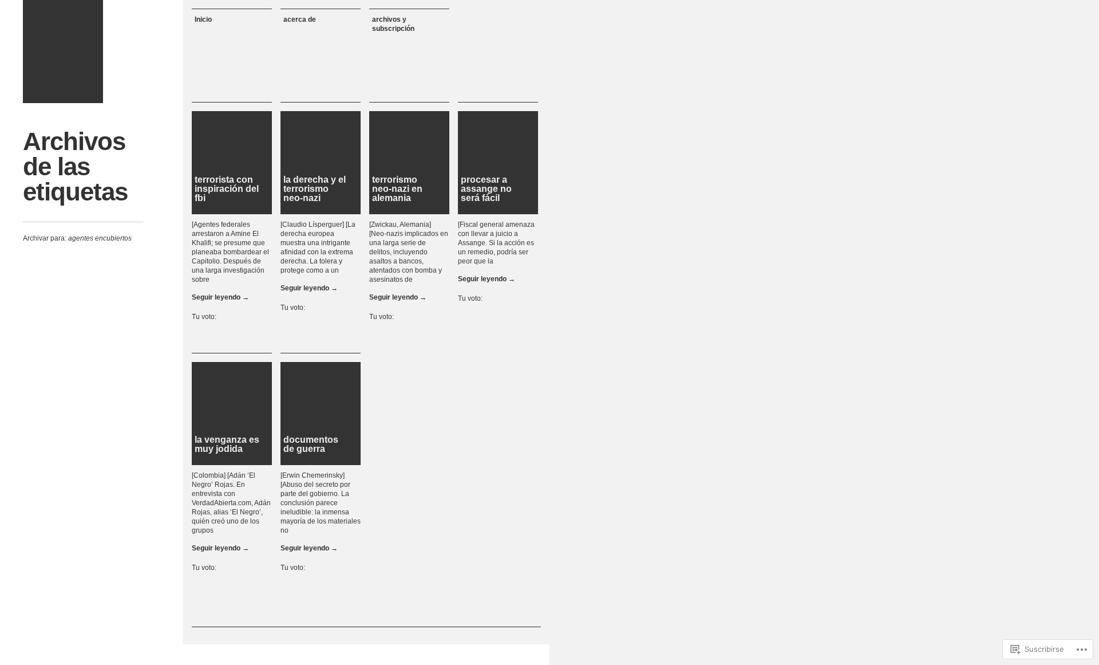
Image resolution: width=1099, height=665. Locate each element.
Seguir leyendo (220, 297)
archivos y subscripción (393, 24)
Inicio (203, 19)
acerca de (299, 19)
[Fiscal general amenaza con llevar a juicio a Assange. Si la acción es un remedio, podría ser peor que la (496, 243)
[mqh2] (63, 51)
